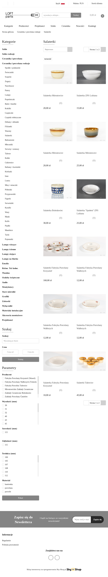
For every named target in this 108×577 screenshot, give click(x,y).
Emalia (5, 263)
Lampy (8, 95)
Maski (7, 217)
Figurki (8, 199)
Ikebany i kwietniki (12, 167)
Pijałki (7, 226)
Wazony (8, 131)
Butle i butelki (10, 104)
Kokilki (8, 108)
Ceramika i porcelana (12, 59)
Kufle (7, 221)
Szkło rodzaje (8, 54)
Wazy (7, 212)
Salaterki (8, 135)
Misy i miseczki (11, 185)
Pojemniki (9, 239)
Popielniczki (10, 99)
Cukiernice (9, 163)
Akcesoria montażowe (12, 315)
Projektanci (7, 320)
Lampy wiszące (9, 244)
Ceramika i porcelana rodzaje (16, 63)
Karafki (8, 208)
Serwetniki (9, 203)
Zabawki (6, 301)
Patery (7, 90)
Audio (5, 282)
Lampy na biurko (10, 259)
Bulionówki (9, 140)
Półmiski (8, 190)
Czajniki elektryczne (13, 117)
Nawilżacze (9, 86)
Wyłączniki (7, 306)
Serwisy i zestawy (12, 149)
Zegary (8, 81)
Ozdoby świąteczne (11, 277)
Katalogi (92, 26)
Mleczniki (9, 145)
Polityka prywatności (10, 545)
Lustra (7, 181)
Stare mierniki (8, 292)
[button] (7, 535)
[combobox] (57, 49)
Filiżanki (8, 126)
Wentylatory (8, 287)
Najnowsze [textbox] (49, 49)
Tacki (7, 235)
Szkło (4, 49)
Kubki (7, 158)
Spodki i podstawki (12, 68)
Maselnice (9, 230)
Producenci (24, 26)
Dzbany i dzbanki (12, 122)
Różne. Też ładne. (10, 268)
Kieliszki (8, 172)
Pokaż (20, 498)
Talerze (8, 154)
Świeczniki (9, 72)
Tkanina (6, 273)
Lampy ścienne (9, 249)
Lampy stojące (9, 254)
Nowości (80, 26)
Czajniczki (9, 113)
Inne (6, 176)
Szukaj (20, 359)
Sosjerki (8, 77)
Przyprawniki (10, 194)
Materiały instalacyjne (12, 310)
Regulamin (6, 541)
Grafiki (5, 296)
